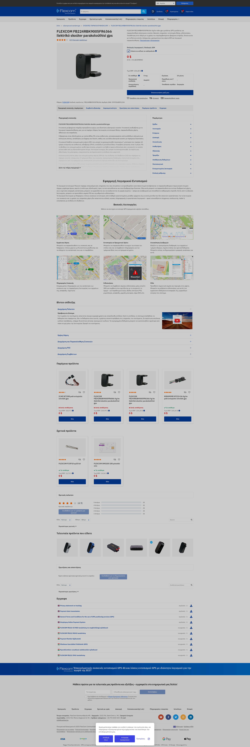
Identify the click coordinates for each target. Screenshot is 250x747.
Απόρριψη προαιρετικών (124, 739)
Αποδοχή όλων (106, 739)
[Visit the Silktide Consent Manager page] (148, 738)
